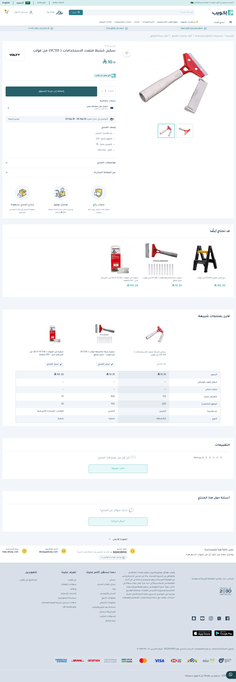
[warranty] (98, 192)
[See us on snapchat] (196, 619)
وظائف (73, 589)
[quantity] (107, 91)
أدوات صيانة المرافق (159, 36)
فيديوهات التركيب (108, 616)
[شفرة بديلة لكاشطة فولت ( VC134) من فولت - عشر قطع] (161, 266)
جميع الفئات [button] (219, 23)
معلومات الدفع (109, 598)
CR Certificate (69, 607)
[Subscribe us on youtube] (204, 619)
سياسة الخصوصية (67, 598)
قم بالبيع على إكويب (28, 580)
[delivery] (60, 192)
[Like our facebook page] (229, 619)
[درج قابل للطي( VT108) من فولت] (205, 266)
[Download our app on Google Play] (224, 634)
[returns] (22, 192)
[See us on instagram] (213, 619)
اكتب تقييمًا (118, 468)
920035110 (120, 552)
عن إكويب (72, 580)
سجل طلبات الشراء (106, 584)
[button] (23, 2)
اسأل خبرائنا (118, 521)
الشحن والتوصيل (108, 594)
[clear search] (84, 12)
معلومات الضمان (108, 603)
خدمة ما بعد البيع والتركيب (104, 607)
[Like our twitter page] (221, 619)
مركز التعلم (110, 621)
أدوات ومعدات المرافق (182, 36)
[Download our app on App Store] (202, 634)
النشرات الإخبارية (68, 594)
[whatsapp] (231, 675)
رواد (114, 589)
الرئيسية (230, 36)
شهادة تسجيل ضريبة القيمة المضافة (59, 603)
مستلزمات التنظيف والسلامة (209, 36)
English (6, 2)
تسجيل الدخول (21, 12)
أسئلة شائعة (58, 3)
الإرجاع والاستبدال (107, 612)
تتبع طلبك (41, 3)
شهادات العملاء (68, 584)
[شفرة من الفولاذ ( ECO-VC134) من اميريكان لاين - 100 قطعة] (118, 266)
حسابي (112, 580)
